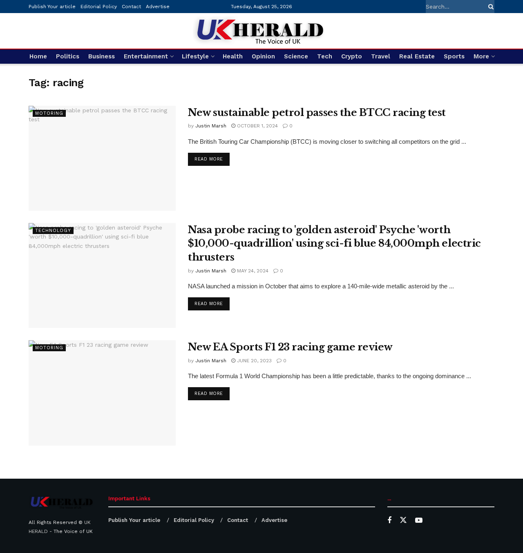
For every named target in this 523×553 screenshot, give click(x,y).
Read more (212, 159)
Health (233, 56)
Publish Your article (52, 6)
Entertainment (146, 56)
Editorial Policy (98, 6)
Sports (454, 56)
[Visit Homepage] (261, 31)
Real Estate (417, 56)
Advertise (158, 6)
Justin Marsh (210, 126)
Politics (67, 56)
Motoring (49, 113)
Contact (131, 6)
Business (101, 56)
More (481, 56)
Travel (380, 56)
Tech (324, 56)
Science (296, 56)
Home (38, 56)
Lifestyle (195, 56)
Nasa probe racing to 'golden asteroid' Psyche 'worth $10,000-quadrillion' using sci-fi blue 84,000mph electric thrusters (334, 243)
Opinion (263, 56)
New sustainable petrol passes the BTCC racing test (317, 112)
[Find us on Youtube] (418, 520)
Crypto (351, 56)
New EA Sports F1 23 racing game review (290, 347)
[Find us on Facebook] (389, 520)
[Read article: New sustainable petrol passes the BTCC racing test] (102, 158)
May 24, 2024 (251, 271)
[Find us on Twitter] (403, 520)
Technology (53, 230)
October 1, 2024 (256, 126)
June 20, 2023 (253, 360)
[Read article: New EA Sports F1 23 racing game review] (102, 392)
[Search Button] (489, 6)
